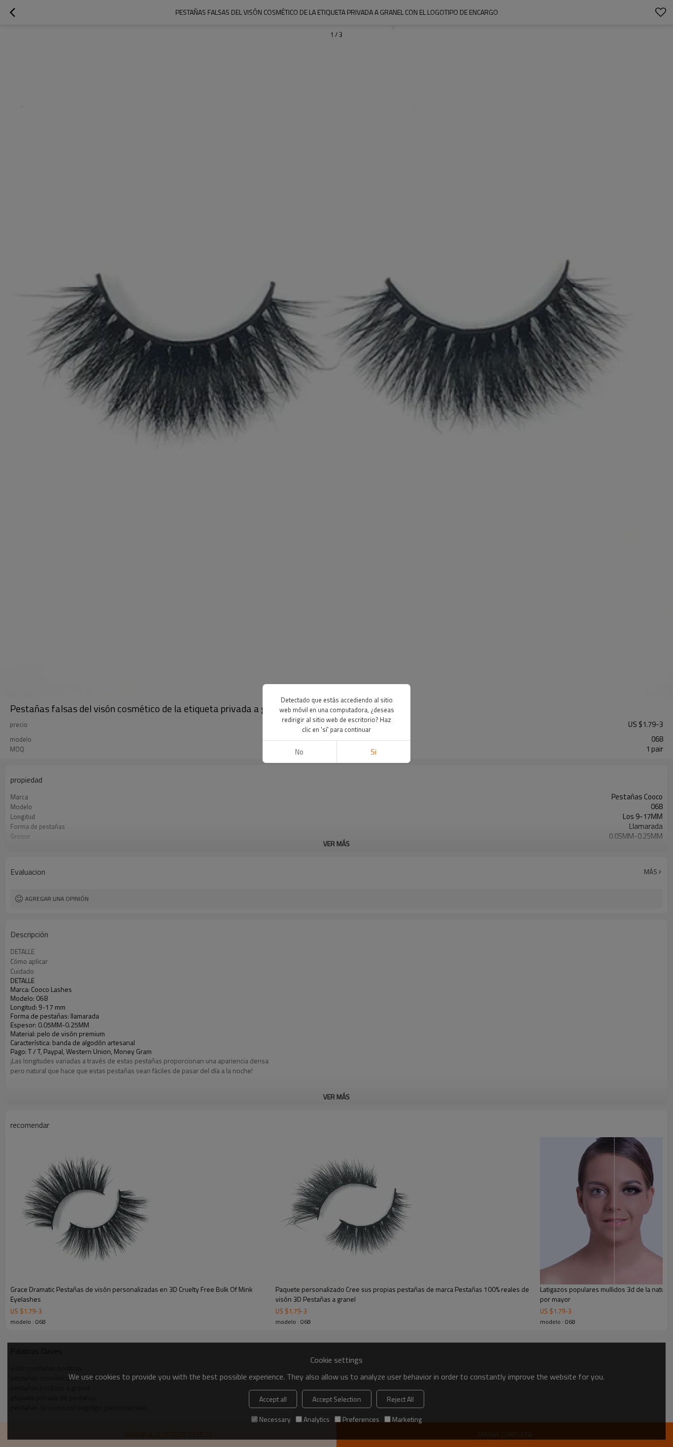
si (373, 751)
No (299, 751)
